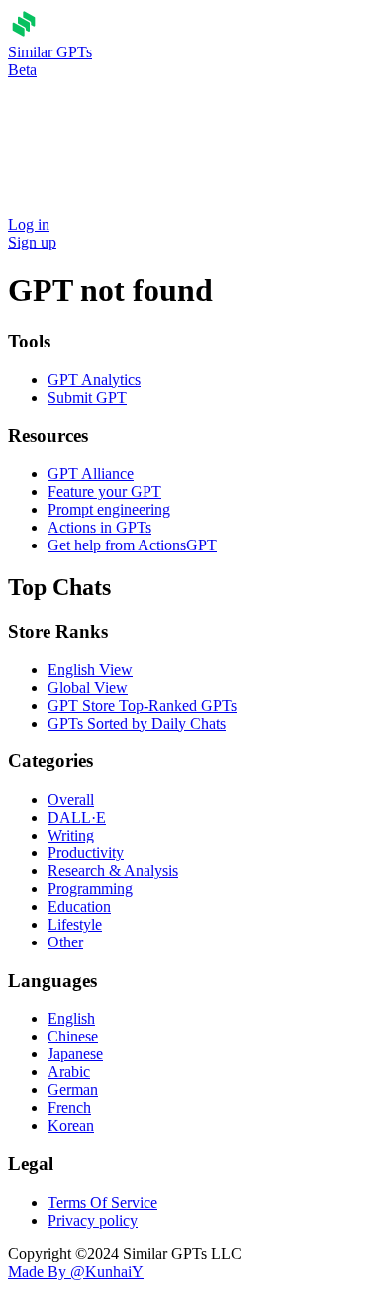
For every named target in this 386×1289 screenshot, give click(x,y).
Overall (71, 799)
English (71, 1018)
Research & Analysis (113, 870)
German (73, 1089)
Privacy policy (93, 1220)
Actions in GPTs (99, 527)
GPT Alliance (91, 473)
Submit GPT (87, 397)
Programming (90, 888)
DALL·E (77, 817)
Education (79, 906)
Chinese (73, 1036)
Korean (71, 1125)
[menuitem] (68, 102)
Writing (71, 835)
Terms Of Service (102, 1202)
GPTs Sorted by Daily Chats (137, 723)
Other (65, 942)
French (69, 1107)
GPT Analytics (94, 379)
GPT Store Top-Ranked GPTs (142, 705)
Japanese (75, 1053)
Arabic (69, 1071)
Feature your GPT (104, 491)
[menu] (70, 102)
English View (90, 669)
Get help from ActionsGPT (132, 545)
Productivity (86, 852)
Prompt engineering (109, 509)
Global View (88, 687)
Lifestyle (75, 924)
